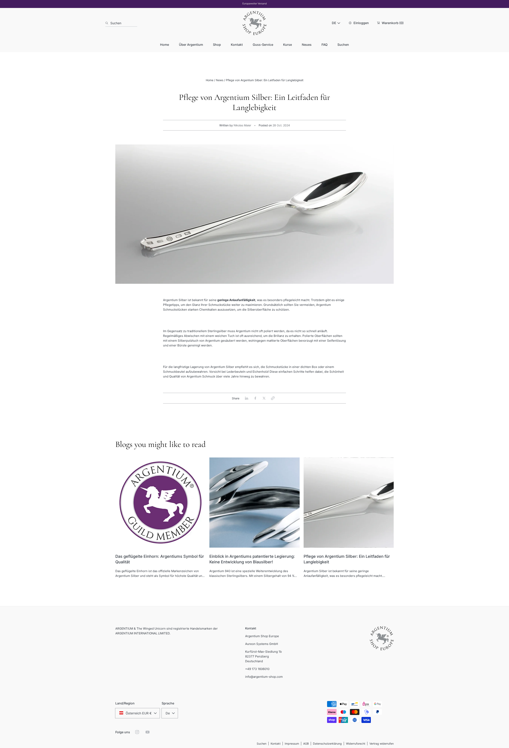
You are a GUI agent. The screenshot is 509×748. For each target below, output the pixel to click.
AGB (306, 743)
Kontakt (276, 743)
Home (209, 80)
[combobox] (121, 23)
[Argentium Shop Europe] (254, 23)
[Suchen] (107, 23)
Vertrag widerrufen (381, 743)
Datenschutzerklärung (327, 743)
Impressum (292, 743)
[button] (272, 398)
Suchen (261, 743)
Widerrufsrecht (355, 743)
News (219, 80)
